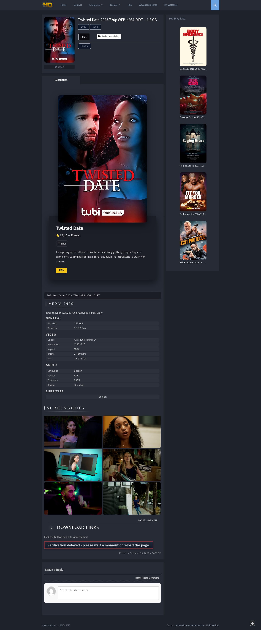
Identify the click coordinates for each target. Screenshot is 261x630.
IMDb (61, 270)
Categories (94, 5)
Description (61, 80)
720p (95, 27)
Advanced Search (148, 5)
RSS (130, 5)
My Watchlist (170, 5)
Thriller (84, 46)
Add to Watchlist (110, 36)
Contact (78, 5)
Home (64, 5)
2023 (83, 27)
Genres (114, 5)
